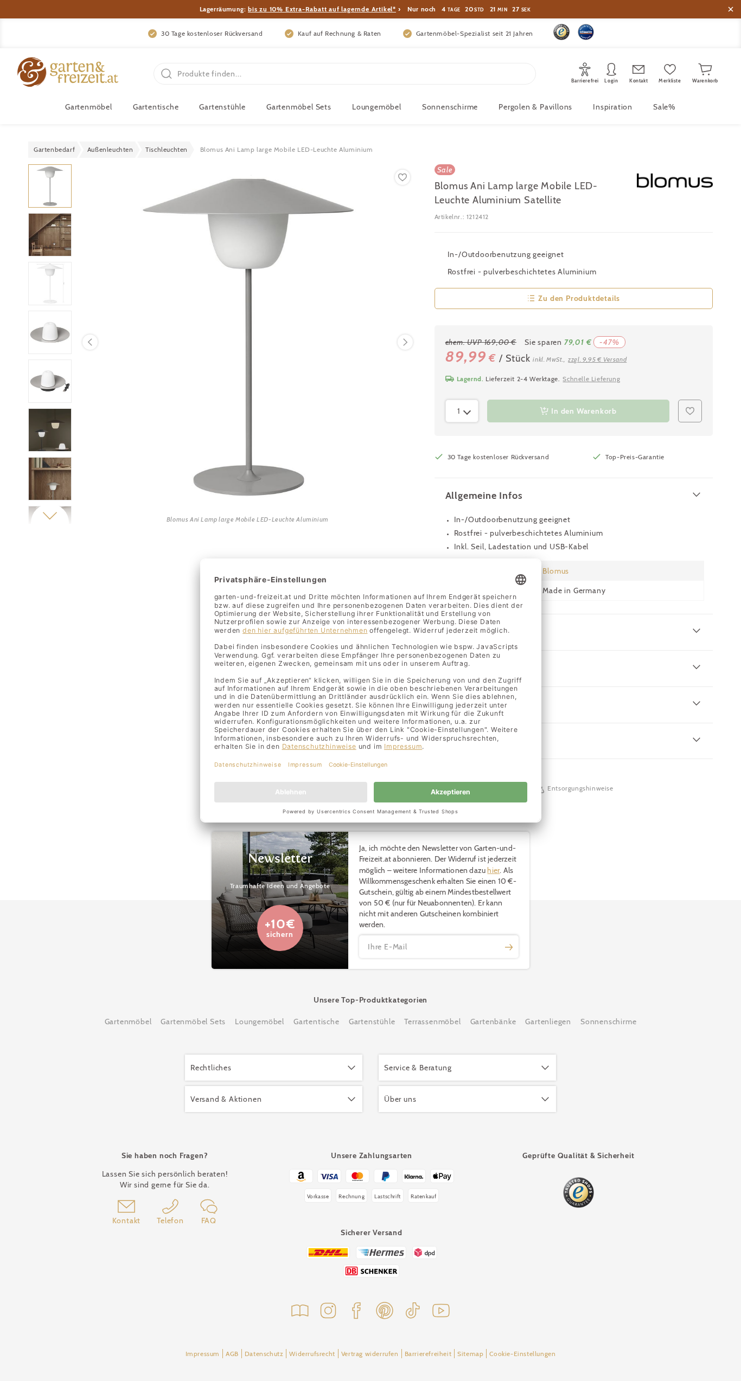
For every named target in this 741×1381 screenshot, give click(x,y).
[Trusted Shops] (561, 32)
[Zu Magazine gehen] (300, 1312)
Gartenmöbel (128, 1021)
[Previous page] (90, 342)
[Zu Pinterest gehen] (384, 1312)
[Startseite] (67, 73)
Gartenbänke (493, 1021)
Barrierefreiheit (428, 1354)
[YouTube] (441, 1312)
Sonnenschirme (450, 107)
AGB (232, 1354)
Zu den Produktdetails (579, 298)
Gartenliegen (548, 1021)
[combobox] (462, 411)
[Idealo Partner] (586, 32)
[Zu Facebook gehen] (356, 1312)
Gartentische (156, 107)
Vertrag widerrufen (370, 1354)
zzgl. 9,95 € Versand (597, 359)
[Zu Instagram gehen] (328, 1312)
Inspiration (613, 107)
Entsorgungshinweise (580, 788)
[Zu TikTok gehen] (412, 1312)
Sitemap (470, 1354)
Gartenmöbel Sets (298, 107)
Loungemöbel (376, 107)
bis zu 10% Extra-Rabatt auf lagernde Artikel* (322, 9)
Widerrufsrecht (312, 1354)
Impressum (203, 1354)
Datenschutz (264, 1354)
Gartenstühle (222, 107)
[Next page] (405, 342)
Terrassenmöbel (432, 1021)
